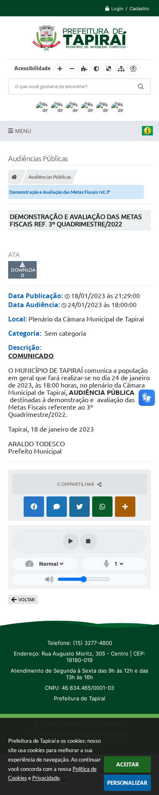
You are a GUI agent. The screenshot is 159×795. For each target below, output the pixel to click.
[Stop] (88, 541)
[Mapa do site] (121, 69)
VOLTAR (26, 599)
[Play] (71, 541)
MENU (23, 131)
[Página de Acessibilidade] (133, 69)
